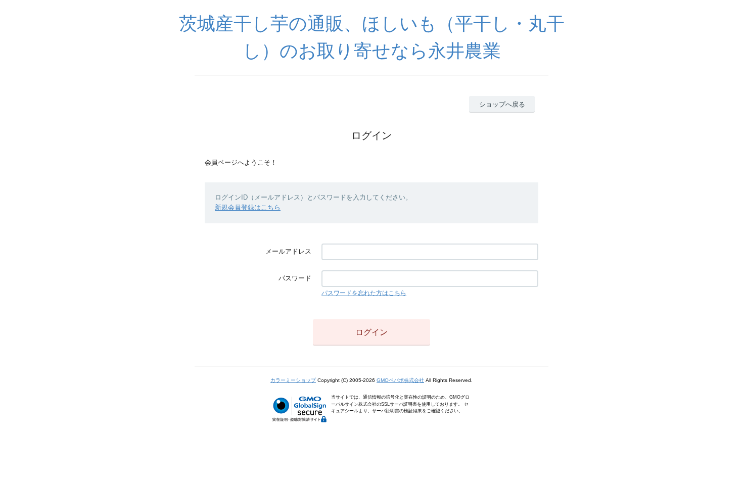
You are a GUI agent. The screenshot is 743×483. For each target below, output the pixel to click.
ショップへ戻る (502, 104)
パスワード (294, 278)
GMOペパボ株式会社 (400, 380)
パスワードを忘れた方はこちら (363, 293)
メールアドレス (288, 251)
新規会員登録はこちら (248, 207)
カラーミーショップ (293, 380)
